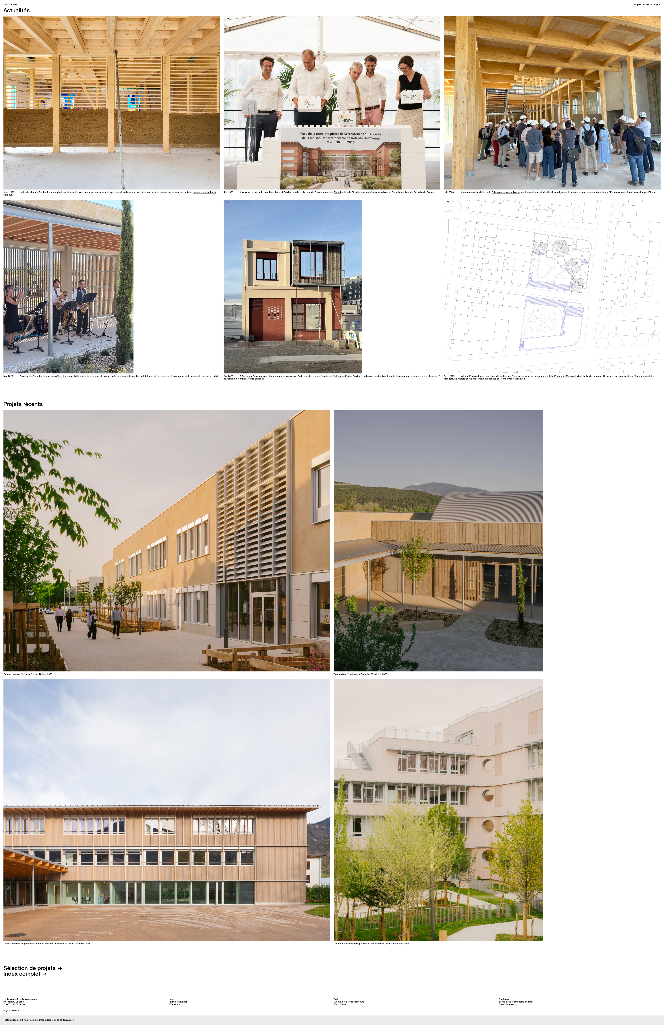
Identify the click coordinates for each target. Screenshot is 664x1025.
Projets (638, 5)
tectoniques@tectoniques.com (20, 999)
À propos (656, 5)
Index (646, 5)
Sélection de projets (30, 969)
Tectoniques (10, 5)
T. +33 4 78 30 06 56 (14, 1005)
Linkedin (20, 1002)
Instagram (8, 1002)
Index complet (22, 974)
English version (11, 1011)
